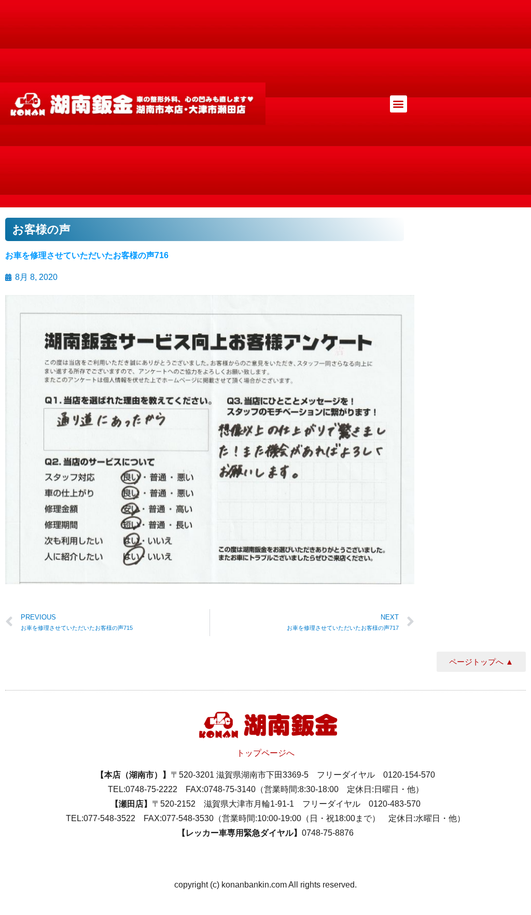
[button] (398, 103)
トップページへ (265, 753)
